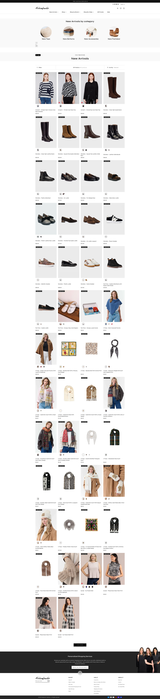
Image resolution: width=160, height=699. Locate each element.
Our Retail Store (121, 684)
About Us (120, 679)
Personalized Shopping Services (75, 686)
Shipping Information (98, 688)
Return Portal (96, 684)
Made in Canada (72, 682)
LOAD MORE (80, 644)
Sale (108, 12)
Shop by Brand (74, 12)
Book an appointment (80, 667)
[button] (124, 8)
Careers (119, 682)
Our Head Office (121, 686)
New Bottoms (68, 39)
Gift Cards (100, 12)
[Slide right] (36, 46)
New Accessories (91, 39)
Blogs (70, 691)
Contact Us (96, 679)
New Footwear (114, 39)
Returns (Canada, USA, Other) (100, 682)
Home (76, 55)
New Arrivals (53, 12)
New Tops (46, 39)
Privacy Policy (96, 686)
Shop (63, 12)
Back (39, 55)
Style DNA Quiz (71, 688)
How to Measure (97, 691)
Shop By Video (88, 12)
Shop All (70, 679)
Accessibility (96, 693)
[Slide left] (36, 43)
